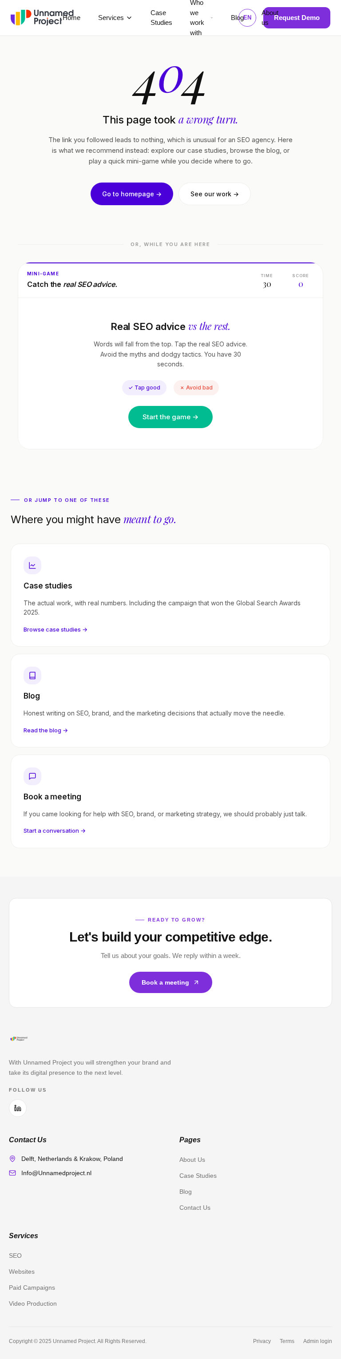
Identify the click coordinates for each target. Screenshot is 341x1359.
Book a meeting (165, 982)
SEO (15, 1255)
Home (71, 17)
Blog (237, 17)
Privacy (262, 1341)
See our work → (214, 194)
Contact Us (194, 1207)
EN (247, 17)
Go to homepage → (132, 194)
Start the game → (170, 417)
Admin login (317, 1341)
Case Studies (198, 1175)
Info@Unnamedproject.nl (56, 1172)
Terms (287, 1341)
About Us (192, 1159)
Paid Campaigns (32, 1287)
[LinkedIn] (18, 1108)
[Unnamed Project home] (42, 18)
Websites (22, 1271)
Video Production (33, 1303)
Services (111, 17)
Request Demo (297, 17)
